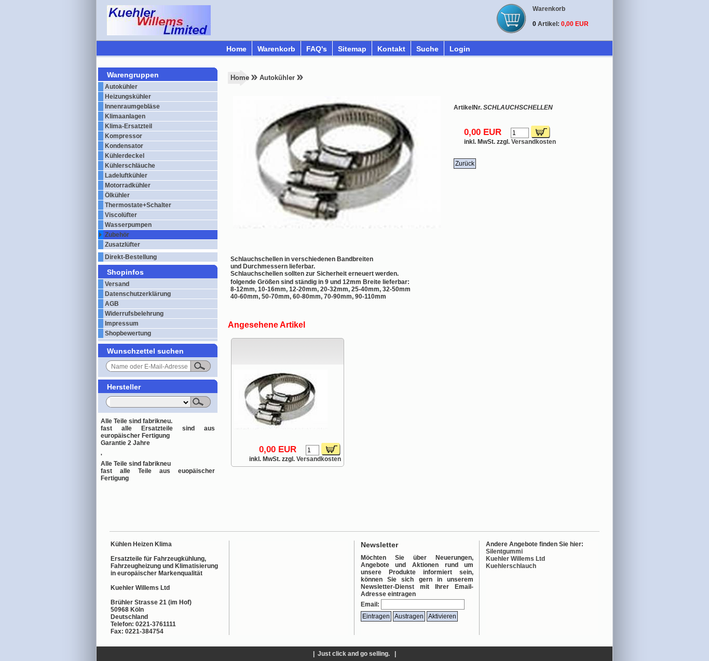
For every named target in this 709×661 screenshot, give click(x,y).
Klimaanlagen (125, 116)
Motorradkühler (128, 185)
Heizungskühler (128, 96)
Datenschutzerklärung (138, 294)
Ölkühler (117, 195)
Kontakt (391, 49)
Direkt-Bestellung (131, 257)
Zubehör (117, 234)
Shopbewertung (128, 333)
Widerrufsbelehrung (134, 313)
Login (459, 49)
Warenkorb (276, 49)
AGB (112, 303)
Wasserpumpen (128, 224)
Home (236, 49)
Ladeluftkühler (126, 175)
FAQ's (316, 49)
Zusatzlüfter (122, 244)
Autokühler (121, 86)
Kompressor (123, 136)
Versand (117, 284)
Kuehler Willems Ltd (515, 558)
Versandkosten (533, 141)
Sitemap (352, 49)
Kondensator (124, 146)
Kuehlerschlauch (511, 566)
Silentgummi (504, 551)
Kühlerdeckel (124, 155)
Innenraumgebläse (132, 106)
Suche (427, 49)
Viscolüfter (121, 215)
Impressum (122, 323)
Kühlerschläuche (130, 165)
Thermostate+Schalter (138, 205)
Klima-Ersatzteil (128, 126)
